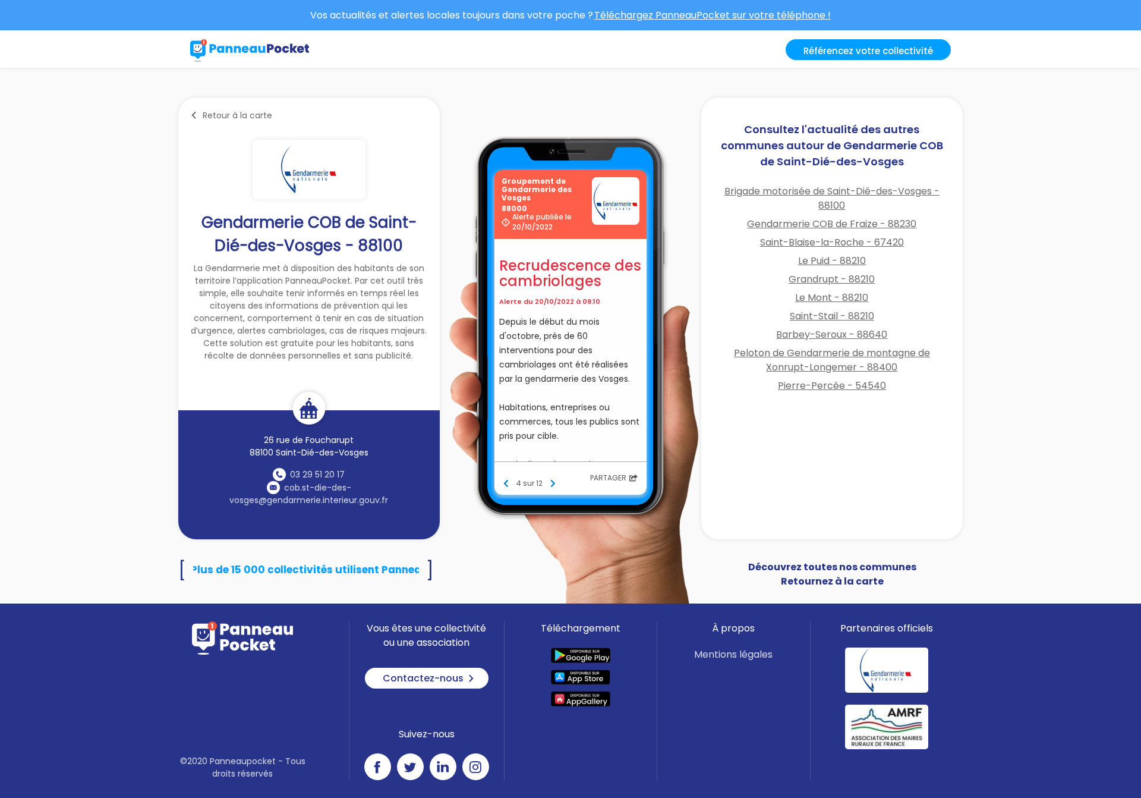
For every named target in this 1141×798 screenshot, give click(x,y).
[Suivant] (553, 483)
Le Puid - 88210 (832, 261)
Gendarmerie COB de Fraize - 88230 (831, 224)
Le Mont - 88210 (831, 297)
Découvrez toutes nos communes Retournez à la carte (832, 574)
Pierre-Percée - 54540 (832, 385)
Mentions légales (733, 654)
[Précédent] (506, 483)
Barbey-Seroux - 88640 (831, 334)
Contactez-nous (423, 678)
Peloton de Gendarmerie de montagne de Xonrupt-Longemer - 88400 (832, 360)
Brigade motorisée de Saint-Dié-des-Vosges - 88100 (832, 198)
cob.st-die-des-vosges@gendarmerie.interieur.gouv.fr (308, 494)
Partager (608, 478)
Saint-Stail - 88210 (832, 316)
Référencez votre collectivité (868, 51)
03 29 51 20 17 (317, 474)
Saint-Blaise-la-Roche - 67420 (832, 242)
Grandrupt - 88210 (832, 279)
